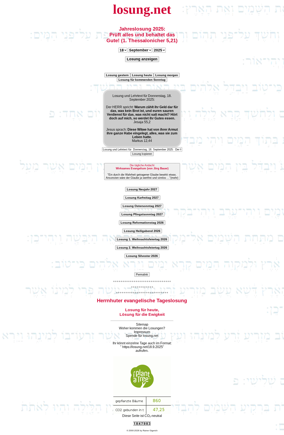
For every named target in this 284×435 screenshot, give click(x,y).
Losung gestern (117, 75)
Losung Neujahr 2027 (142, 189)
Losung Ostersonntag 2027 (142, 206)
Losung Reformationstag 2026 (142, 222)
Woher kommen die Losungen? (142, 328)
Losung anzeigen (142, 59)
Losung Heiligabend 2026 (142, 231)
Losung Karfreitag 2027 (142, 197)
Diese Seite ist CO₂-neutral (142, 416)
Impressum (142, 332)
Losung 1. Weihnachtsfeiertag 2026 (142, 239)
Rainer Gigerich (150, 430)
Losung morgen (166, 75)
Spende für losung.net (142, 335)
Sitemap (142, 324)
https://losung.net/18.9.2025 (142, 347)
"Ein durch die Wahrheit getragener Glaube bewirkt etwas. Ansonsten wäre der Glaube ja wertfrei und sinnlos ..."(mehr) (142, 171)
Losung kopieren (142, 153)
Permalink (142, 274)
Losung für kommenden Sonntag (142, 79)
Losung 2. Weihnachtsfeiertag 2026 (142, 247)
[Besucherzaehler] (142, 424)
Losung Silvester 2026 (142, 256)
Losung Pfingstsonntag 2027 (142, 214)
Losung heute (142, 75)
